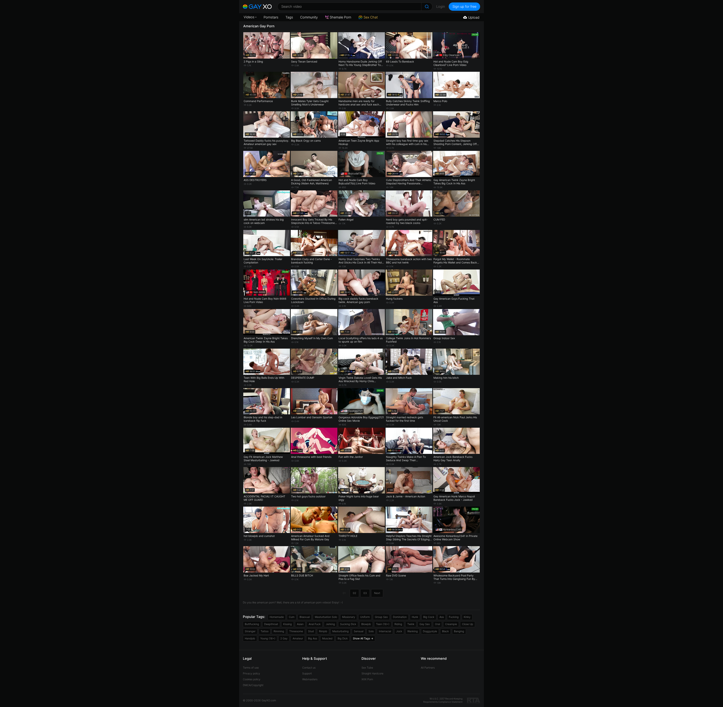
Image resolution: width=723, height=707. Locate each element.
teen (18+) (382, 624)
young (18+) (267, 638)
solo (371, 631)
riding (398, 624)
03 (365, 593)
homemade (277, 616)
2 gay (284, 638)
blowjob (366, 624)
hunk (415, 616)
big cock (428, 616)
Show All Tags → (363, 638)
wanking (412, 631)
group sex (381, 616)
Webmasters (309, 679)
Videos (249, 17)
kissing (287, 624)
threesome (296, 631)
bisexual (305, 616)
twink (410, 624)
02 (354, 593)
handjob (250, 638)
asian (300, 624)
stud (311, 631)
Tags (289, 17)
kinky (467, 616)
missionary (348, 616)
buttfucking (252, 624)
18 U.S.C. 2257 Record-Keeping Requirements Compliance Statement (442, 700)
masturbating (340, 631)
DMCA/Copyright (253, 685)
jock (399, 631)
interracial (385, 631)
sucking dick (348, 624)
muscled (327, 638)
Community (309, 17)
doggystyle (430, 631)
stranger (250, 631)
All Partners (428, 667)
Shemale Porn (340, 17)
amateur (298, 638)
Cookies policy (251, 679)
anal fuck (315, 624)
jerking (330, 624)
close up (467, 624)
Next (377, 593)
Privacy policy (251, 673)
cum (291, 616)
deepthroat (271, 624)
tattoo (264, 631)
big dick (343, 638)
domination (400, 616)
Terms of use (251, 667)
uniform (365, 616)
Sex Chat (371, 17)
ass (441, 616)
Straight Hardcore (372, 673)
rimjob (323, 631)
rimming (279, 631)
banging (459, 631)
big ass (312, 638)
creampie (451, 624)
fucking (454, 616)
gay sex (424, 624)
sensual (358, 631)
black (445, 631)
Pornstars (271, 17)
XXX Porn (367, 679)
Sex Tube (367, 667)
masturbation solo (326, 616)
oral (437, 624)
